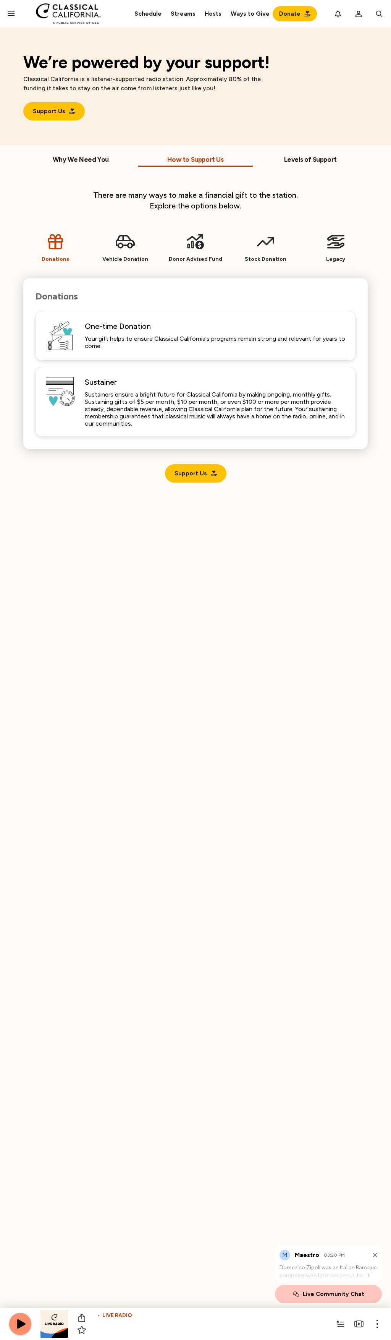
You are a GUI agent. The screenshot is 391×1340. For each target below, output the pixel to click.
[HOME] (68, 13)
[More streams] (359, 1324)
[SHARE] (81, 1317)
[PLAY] (20, 1324)
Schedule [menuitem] (148, 13)
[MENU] (11, 14)
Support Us (49, 111)
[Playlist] (340, 1324)
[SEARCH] (379, 14)
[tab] (80, 161)
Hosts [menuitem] (213, 13)
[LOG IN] (358, 14)
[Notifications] (338, 14)
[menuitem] (183, 13)
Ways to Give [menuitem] (250, 13)
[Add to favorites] (81, 1330)
